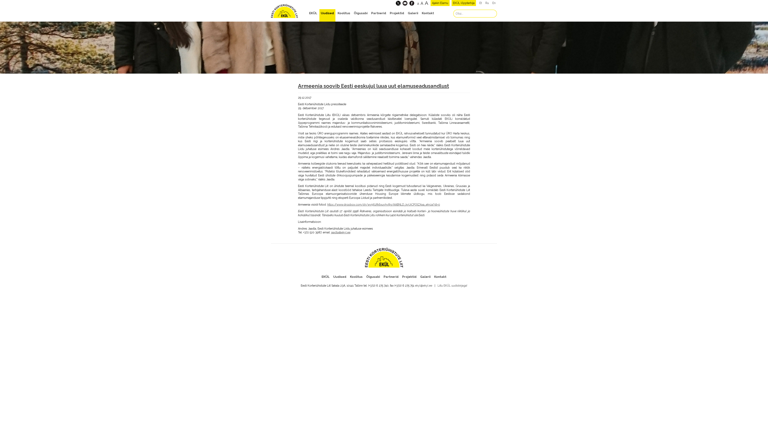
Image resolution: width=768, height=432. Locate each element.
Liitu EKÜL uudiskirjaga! (452, 285)
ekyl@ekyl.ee (423, 285)
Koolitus (344, 13)
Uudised (327, 13)
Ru (487, 3)
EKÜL (313, 13)
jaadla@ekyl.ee (340, 232)
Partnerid (378, 13)
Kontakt (428, 13)
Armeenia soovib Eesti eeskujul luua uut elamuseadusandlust (373, 86)
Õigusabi (361, 13)
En (494, 3)
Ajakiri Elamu (440, 3)
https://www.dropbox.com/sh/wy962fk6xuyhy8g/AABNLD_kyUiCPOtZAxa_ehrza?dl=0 (383, 204)
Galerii (413, 13)
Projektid (397, 13)
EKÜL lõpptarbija (464, 3)
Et (480, 3)
